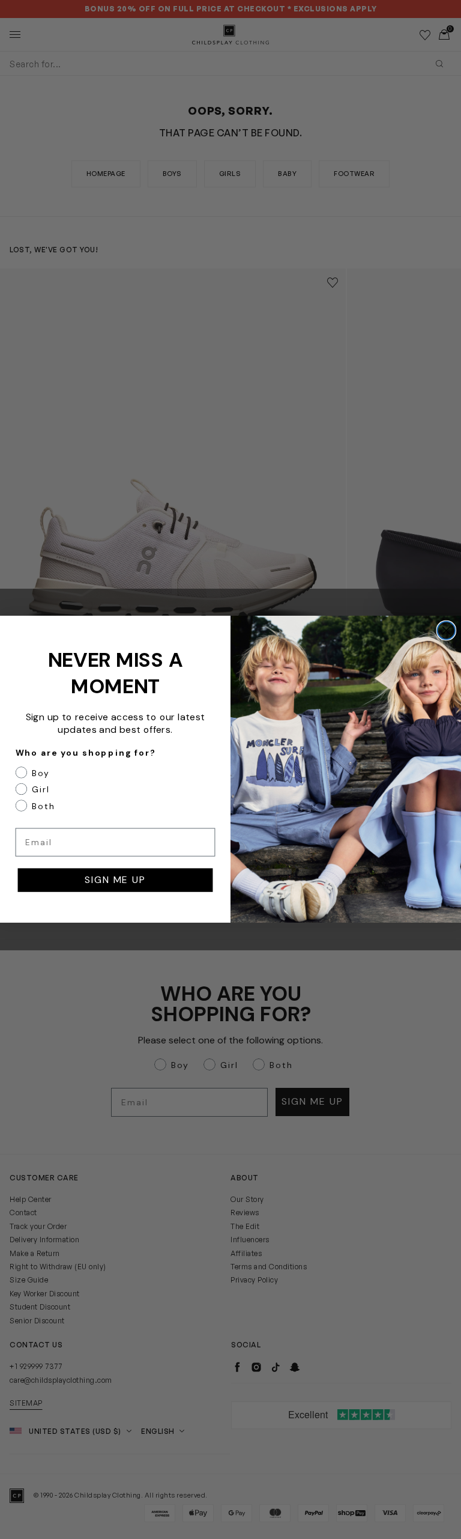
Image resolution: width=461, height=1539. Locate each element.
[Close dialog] (447, 631)
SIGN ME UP (115, 880)
